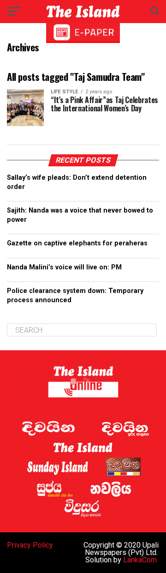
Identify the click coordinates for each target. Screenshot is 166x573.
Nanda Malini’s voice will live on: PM (64, 267)
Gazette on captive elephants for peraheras (77, 243)
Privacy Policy (30, 545)
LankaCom (140, 559)
